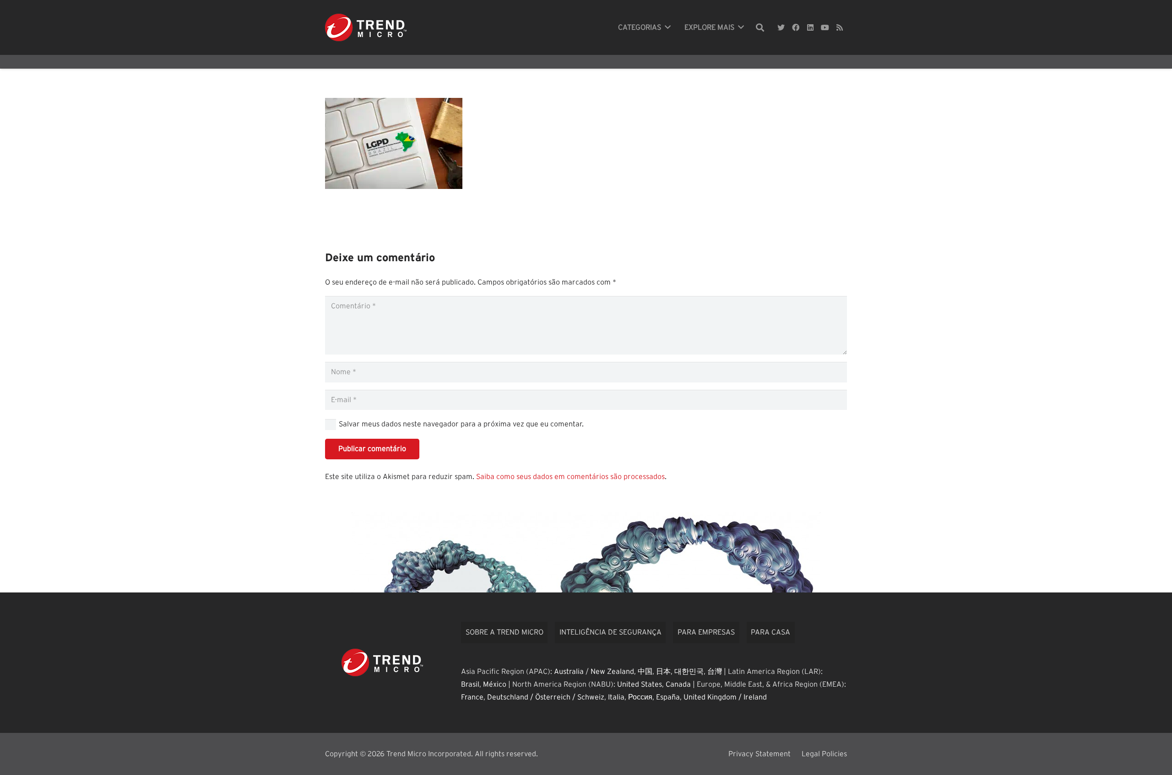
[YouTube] (825, 27)
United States (639, 684)
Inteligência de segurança (610, 632)
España (668, 697)
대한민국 (689, 671)
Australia (569, 671)
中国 (645, 671)
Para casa (770, 632)
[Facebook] (795, 27)
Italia (616, 697)
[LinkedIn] (810, 27)
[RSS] (839, 27)
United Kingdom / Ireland (725, 697)
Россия (640, 697)
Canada (678, 684)
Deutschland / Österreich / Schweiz (545, 697)
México (494, 684)
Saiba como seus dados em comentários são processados (570, 476)
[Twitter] (781, 27)
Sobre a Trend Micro (504, 632)
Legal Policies (824, 754)
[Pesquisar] (760, 27)
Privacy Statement (759, 754)
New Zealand (612, 671)
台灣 (714, 671)
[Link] (366, 27)
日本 (663, 671)
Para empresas (706, 632)
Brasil (470, 684)
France (472, 697)
